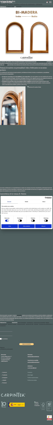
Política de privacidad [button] (33, 377)
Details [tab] (26, 201)
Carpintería (9, 322)
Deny (10, 226)
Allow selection (26, 226)
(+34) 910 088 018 (32, 368)
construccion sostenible (39, 322)
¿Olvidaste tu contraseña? (6, 349)
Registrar (2, 347)
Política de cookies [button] (32, 380)
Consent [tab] (9, 201)
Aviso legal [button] (30, 375)
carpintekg (18, 6)
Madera (47, 322)
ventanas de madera (41, 61)
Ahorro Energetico (22, 322)
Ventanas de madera (44, 324)
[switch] (20, 221)
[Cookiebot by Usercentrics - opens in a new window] (46, 198)
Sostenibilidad (3, 324)
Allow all (43, 226)
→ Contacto (4, 372)
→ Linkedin (3, 380)
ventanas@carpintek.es (33, 356)
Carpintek (19, 315)
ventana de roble (30, 324)
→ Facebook (4, 375)
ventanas (36, 324)
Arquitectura (30, 322)
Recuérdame (5, 338)
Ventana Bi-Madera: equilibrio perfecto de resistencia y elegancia (21, 4)
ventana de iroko (21, 324)
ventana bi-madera (12, 324)
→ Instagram (4, 377)
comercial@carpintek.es (33, 362)
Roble (5, 64)
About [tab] (43, 201)
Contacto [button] (30, 372)
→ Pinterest (4, 382)
